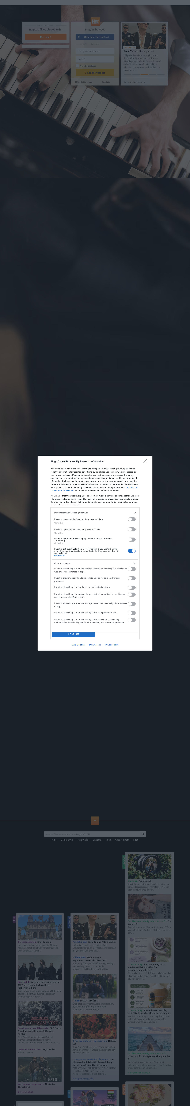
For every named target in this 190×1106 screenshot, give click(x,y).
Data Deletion (78, 645)
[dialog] (95, 553)
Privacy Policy (111, 645)
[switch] (132, 519)
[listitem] (95, 512)
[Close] (146, 462)
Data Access (95, 645)
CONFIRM (73, 634)
